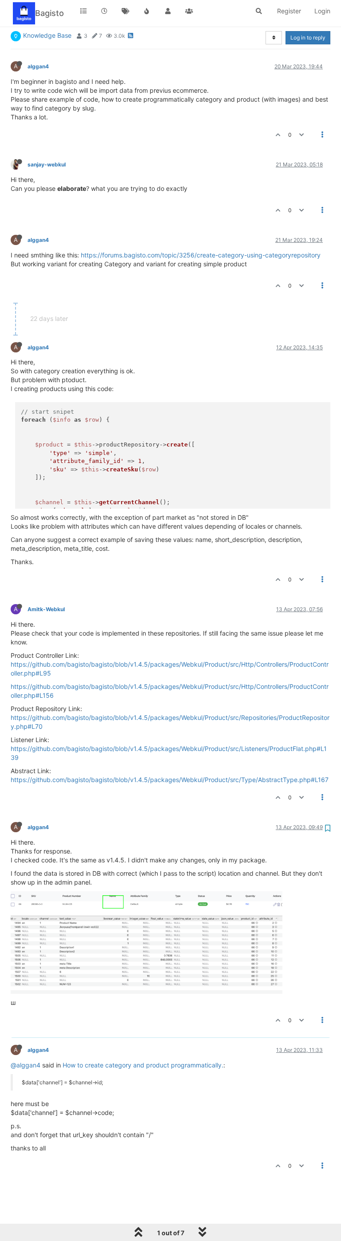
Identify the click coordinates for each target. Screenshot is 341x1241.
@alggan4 (25, 1065)
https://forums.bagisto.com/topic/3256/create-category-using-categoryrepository (201, 255)
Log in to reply (307, 37)
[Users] (167, 11)
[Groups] (189, 11)
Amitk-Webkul (46, 609)
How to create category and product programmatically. (143, 1065)
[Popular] (147, 11)
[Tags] (125, 11)
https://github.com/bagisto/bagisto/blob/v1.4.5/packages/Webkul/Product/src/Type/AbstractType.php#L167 (170, 779)
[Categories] (83, 11)
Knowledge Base (47, 35)
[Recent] (104, 11)
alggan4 (38, 66)
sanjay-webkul (47, 164)
